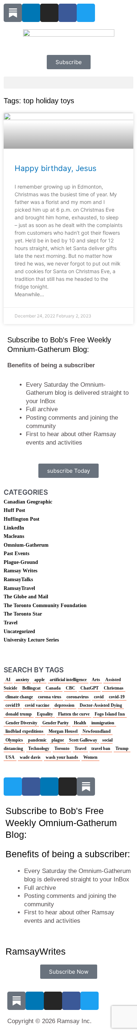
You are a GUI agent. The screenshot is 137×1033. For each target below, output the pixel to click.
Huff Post (14, 510)
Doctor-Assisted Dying (101, 705)
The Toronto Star (23, 614)
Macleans (14, 536)
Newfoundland (97, 731)
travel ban (100, 748)
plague (58, 740)
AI (8, 679)
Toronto (61, 748)
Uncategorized (19, 631)
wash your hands (62, 757)
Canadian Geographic (28, 502)
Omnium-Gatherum (26, 545)
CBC (70, 688)
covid (99, 696)
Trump (122, 748)
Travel (11, 622)
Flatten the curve (74, 714)
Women (90, 757)
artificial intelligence (68, 679)
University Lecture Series (31, 640)
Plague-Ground (21, 562)
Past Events (16, 553)
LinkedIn (14, 528)
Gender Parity (55, 722)
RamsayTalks (18, 579)
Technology (38, 748)
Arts (96, 679)
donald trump (18, 714)
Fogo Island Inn (110, 714)
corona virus (49, 696)
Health (80, 722)
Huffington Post (21, 519)
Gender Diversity (21, 722)
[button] (68, 83)
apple (39, 679)
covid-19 (117, 696)
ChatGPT (89, 688)
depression (64, 705)
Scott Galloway (83, 740)
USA (10, 757)
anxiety (22, 679)
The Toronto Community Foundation (45, 605)
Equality (45, 714)
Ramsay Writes (20, 570)
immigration (102, 722)
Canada (53, 688)
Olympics (14, 740)
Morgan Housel (63, 731)
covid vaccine (37, 705)
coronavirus (77, 696)
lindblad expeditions (24, 731)
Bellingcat (31, 688)
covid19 (12, 705)
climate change (19, 696)
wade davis (30, 757)
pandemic (37, 740)
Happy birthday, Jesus (55, 168)
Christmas (113, 688)
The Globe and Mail (26, 596)
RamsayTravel (19, 588)
